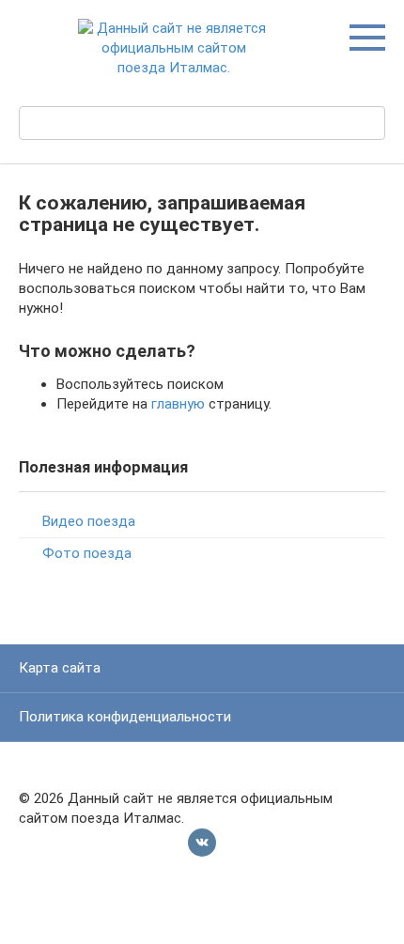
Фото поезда (87, 553)
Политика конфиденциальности (125, 716)
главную (178, 403)
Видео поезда (88, 521)
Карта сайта (60, 667)
